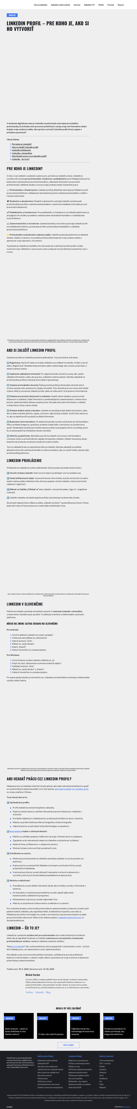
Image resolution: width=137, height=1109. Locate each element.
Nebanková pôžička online (77, 1073)
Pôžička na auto (74, 1067)
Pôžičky (101, 5)
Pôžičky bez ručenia (45, 1081)
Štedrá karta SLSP (74, 1087)
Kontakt (9, 1107)
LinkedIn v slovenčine (22, 153)
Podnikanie (103, 1079)
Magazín (121, 5)
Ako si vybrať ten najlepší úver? (49, 1073)
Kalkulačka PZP (89, 5)
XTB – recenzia (105, 1064)
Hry (100, 1081)
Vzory (101, 1076)
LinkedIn (39, 992)
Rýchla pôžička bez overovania (49, 1084)
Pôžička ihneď (43, 1079)
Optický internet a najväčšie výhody (50, 1070)
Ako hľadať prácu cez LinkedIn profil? (29, 156)
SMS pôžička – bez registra (77, 1081)
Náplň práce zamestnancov (78, 1061)
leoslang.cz (126, 1107)
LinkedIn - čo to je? (20, 159)
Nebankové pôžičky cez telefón (79, 1084)
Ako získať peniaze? (45, 1076)
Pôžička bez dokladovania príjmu (80, 1070)
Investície (77, 5)
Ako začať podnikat (75, 1079)
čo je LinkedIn (17, 946)
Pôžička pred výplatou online (78, 1076)
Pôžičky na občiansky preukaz (79, 1064)
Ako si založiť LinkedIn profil (25, 147)
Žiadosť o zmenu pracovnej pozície (50, 1087)
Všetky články (68, 1045)
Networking (15, 831)
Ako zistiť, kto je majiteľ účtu (48, 1067)
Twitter (29, 992)
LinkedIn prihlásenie (21, 150)
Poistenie (110, 5)
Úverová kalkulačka (40, 5)
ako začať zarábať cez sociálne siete (71, 789)
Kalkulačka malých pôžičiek (60, 5)
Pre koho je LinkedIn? (22, 144)
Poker (101, 1084)
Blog (48, 992)
